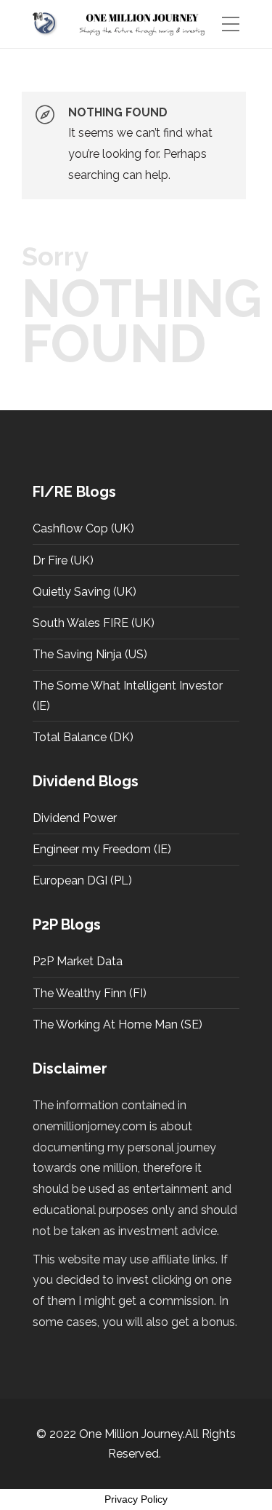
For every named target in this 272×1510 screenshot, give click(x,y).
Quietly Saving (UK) (84, 592)
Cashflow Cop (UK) (83, 528)
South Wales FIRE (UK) (93, 623)
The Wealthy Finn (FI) (90, 993)
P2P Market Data (78, 961)
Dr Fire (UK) (63, 560)
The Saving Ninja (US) (90, 654)
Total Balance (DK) (83, 737)
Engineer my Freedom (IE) (102, 849)
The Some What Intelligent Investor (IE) (128, 695)
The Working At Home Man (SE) (117, 1024)
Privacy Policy (136, 1499)
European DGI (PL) (82, 880)
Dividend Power (75, 818)
